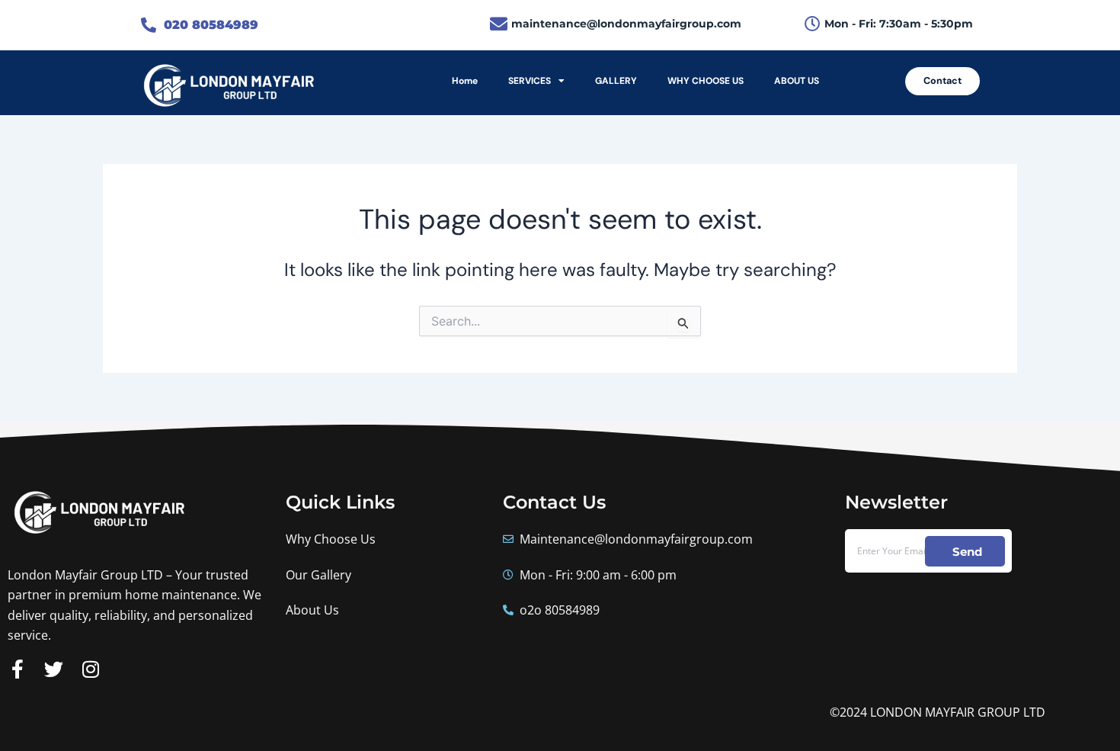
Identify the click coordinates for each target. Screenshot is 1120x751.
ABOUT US (796, 81)
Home (465, 81)
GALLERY (616, 81)
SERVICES (529, 81)
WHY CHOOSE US (705, 81)
